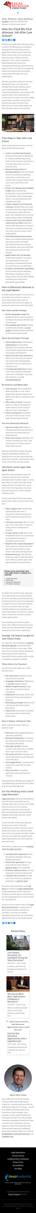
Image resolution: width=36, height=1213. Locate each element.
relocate (10, 684)
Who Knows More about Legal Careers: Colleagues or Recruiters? (16, 998)
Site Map (18, 1168)
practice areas (11, 868)
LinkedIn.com (7, 1136)
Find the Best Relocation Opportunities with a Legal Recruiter (16, 1037)
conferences (11, 345)
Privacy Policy (18, 1155)
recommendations (13, 380)
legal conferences (25, 889)
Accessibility (18, 1165)
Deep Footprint (14, 1194)
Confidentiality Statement (18, 1159)
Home (18, 5)
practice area (22, 881)
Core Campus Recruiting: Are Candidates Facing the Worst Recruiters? (17, 956)
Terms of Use (18, 1162)
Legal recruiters (8, 799)
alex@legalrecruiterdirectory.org (15, 1134)
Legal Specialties (18, 1152)
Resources (12, 19)
